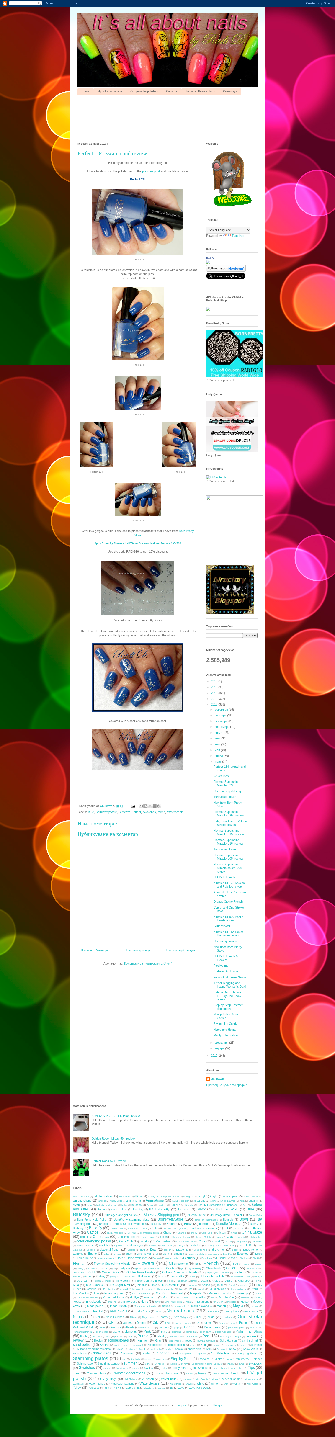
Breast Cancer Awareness (130, 1223)
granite (76, 1276)
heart (161, 1276)
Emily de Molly (196, 1254)
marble (258, 1293)
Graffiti (255, 1272)
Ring (158, 1340)
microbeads (93, 1301)
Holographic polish (212, 1276)
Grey (102, 1276)
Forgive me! (221, 965)
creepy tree (241, 1241)
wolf (226, 1384)
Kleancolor (191, 1285)
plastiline (176, 1332)
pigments (131, 1331)
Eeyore (117, 1254)
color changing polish (93, 1241)
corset (216, 1241)
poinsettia (191, 1332)
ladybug (92, 1289)
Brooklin (172, 1224)
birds (124, 1209)
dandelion (195, 1245)
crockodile (257, 1241)
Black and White (226, 1209)
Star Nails (135, 1359)
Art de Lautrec (227, 1201)
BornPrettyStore (106, 812)
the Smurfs (200, 1367)
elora (166, 1253)
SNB (209, 1348)
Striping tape (85, 1363)
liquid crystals (217, 1289)
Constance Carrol (185, 1241)
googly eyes (211, 1272)
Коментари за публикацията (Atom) (148, 963)
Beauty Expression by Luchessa (218, 1204)
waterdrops (175, 1384)
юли (218, 738)
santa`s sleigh (121, 1345)
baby (89, 1205)
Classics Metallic (203, 1237)
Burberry (78, 1228)
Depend (91, 1250)
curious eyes (135, 1245)
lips (190, 1289)
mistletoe (232, 1302)
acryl (202, 1196)
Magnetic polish (219, 1293)
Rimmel (142, 1340)
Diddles (131, 1250)
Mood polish (95, 1306)
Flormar (79, 1263)
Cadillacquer (117, 1228)
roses (188, 1340)
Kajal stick (244, 1280)
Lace (243, 1285)
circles (164, 1236)
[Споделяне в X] (150, 806)
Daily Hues (166, 1245)
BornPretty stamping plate (131, 1219)
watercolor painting (122, 1383)
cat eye (240, 1228)
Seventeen (231, 1345)
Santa (104, 1345)
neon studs (251, 1311)
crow (79, 1245)
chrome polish (148, 1237)
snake (179, 1348)
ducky (235, 1250)
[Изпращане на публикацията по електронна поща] (133, 806)
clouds (219, 1237)
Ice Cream (82, 1280)
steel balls (161, 1359)
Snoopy (221, 1349)
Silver (119, 1348)
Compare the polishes (144, 91)
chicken (221, 1232)
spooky (202, 1353)
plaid (164, 1331)
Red (205, 1336)
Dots (153, 1249)
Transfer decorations (128, 1373)
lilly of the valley (165, 1289)
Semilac (217, 1345)
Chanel (167, 1232)
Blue (91, 812)
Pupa (130, 1336)
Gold (91, 1272)
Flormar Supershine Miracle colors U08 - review (228, 868)
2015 (214, 693)
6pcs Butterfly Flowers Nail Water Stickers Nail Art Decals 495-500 (138, 543)
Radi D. (210, 258)
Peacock (116, 1327)
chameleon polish (149, 1232)
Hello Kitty (177, 1276)
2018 (214, 681)
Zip (171, 1387)
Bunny (254, 1223)
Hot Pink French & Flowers (226, 958)
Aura (242, 1201)
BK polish (184, 1209)
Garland (104, 1268)
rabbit (160, 1336)
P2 (197, 1322)
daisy (180, 1245)
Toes (76, 1373)
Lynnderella (145, 1293)
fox (196, 1263)
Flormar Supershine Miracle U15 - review (229, 832)
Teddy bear (179, 1368)
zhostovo (149, 1388)
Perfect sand (212, 1327)
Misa (188, 1302)
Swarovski (255, 1363)
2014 (214, 698)
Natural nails (180, 1310)
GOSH (225, 1272)
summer (130, 1363)
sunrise (173, 1363)
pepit (177, 1327)
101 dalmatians (81, 1196)
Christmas (101, 1237)
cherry (194, 1232)
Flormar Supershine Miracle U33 (226, 783)
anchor (102, 1201)
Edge (107, 1254)
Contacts (171, 91)
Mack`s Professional (169, 1293)
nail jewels (118, 1311)
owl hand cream (183, 1323)
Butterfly (124, 812)
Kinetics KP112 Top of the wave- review (228, 933)
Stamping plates (90, 1358)
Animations (155, 1200)
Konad (206, 1285)
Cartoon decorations (203, 1228)
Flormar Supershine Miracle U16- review (228, 841)
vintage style (252, 1379)
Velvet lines (221, 776)
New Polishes (115, 1317)
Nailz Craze (143, 1311)
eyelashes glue (106, 1258)
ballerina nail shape (106, 1205)
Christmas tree (127, 1236)
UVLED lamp (131, 1379)
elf (157, 1254)
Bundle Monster (229, 1224)
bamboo (162, 1205)
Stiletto (218, 1358)
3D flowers (124, 1196)
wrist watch (252, 1384)
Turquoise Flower (225, 849)
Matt (165, 1297)
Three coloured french (223, 1368)
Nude (211, 1317)
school (193, 1345)
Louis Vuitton (81, 1293)
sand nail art (250, 1340)
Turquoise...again (225, 796)
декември (222, 709)
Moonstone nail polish (145, 1306)
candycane (180, 1228)
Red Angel (225, 1336)
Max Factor (182, 1297)
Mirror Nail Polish (173, 1302)
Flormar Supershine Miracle (112, 1263)
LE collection (109, 1289)
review (78, 1340)
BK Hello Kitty (159, 1209)
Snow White (250, 1348)
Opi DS (127, 1322)
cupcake (118, 1245)
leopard (124, 1289)
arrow (213, 1201)
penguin (164, 1327)
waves (189, 1384)
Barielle (175, 1204)
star (124, 1359)
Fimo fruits (206, 1258)
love (96, 1293)
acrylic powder (251, 1196)
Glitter (230, 1268)
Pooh (83, 1336)
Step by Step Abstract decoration (228, 1006)
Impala (97, 1281)
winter (215, 1383)
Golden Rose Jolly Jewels (179, 1272)
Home (85, 91)
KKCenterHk (170, 1285)
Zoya (181, 1387)
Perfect (136, 812)
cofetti (241, 1237)
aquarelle (199, 1200)
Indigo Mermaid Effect (148, 1280)
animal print (133, 1200)
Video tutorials (231, 1379)
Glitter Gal (78, 1272)
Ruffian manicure (206, 1340)
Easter (92, 1253)
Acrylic (214, 1196)
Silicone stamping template (94, 1348)
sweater (107, 1368)
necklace (213, 1311)
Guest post (128, 1276)
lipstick (201, 1289)
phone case (102, 1332)
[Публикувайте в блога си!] (145, 806)
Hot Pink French (224, 877)
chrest (84, 1236)
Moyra (238, 1306)
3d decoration (103, 1196)
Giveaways (230, 91)
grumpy (114, 1276)
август (219, 732)
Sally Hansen (228, 1340)
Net (97, 1317)
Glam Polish (213, 1268)
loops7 (182, 1405)
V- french (148, 1379)
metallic (245, 1297)
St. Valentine (220, 1353)
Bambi (150, 1205)
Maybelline (199, 1297)
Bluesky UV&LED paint (226, 1215)
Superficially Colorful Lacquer (207, 1363)
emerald (179, 1253)
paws (102, 1327)
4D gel (138, 1196)
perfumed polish (236, 1327)
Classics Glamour (181, 1237)
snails (168, 1349)
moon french (118, 1306)
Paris (232, 1323)
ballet (124, 1205)
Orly (155, 1322)
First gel (221, 1258)
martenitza (150, 1297)
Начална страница (137, 950)
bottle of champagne (206, 1219)
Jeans (205, 1280)
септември (222, 727)
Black (201, 1209)
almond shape (82, 1200)
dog (142, 1249)
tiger (241, 1368)
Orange (141, 1322)
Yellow (77, 1387)
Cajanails (133, 1228)
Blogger (217, 1405)
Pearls (130, 1327)
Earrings (78, 1253)
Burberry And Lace (226, 971)
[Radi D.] (208, 263)
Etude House (85, 1258)
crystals (103, 1245)
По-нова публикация (94, 950)
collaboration (255, 1237)
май (218, 750)
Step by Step (181, 1359)
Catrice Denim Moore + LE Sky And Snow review (229, 996)
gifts (137, 1268)
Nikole (133, 1317)
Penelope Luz (147, 1327)
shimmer (256, 1344)
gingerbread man (153, 1268)
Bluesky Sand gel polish (120, 1215)
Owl (167, 1322)
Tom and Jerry (96, 1373)
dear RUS (245, 1245)
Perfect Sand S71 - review (109, 1161)
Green (88, 1276)
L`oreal (231, 1285)
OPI (111, 1322)
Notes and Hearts (225, 1029)
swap (241, 1363)
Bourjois (228, 1219)
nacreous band (81, 1311)
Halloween (144, 1276)
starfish (148, 1359)
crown (90, 1245)
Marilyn (134, 1297)
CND (230, 1236)
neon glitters (231, 1311)
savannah (138, 1345)
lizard (254, 1289)
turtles (189, 1373)
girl (182, 1268)
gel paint (125, 1268)
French (211, 1263)
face (120, 1258)
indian (108, 1281)
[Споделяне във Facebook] (154, 806)
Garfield (92, 1268)
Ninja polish (148, 1317)
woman (237, 1383)
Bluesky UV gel (196, 1214)
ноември (221, 715)
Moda (244, 1301)
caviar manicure (115, 1232)
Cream (228, 1241)
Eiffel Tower (144, 1253)
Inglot (170, 1281)
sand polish (82, 1345)
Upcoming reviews (226, 941)
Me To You (226, 1297)
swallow (230, 1363)
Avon (76, 1205)
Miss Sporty (202, 1301)
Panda (222, 1323)
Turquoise (171, 1373)
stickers (204, 1358)
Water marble (96, 1383)
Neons (78, 1317)
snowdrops (80, 1353)
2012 (214, 1055)
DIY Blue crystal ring (227, 791)
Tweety (202, 1373)
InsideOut (182, 1281)
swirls (161, 812)
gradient (239, 1272)
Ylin (106, 1387)
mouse (166, 1305)
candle (166, 1228)
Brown (188, 1224)
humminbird (237, 1276)
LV (133, 1293)
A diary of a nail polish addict (163, 1196)
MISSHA (218, 1302)
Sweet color (122, 1368)
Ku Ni (220, 1285)
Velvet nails (168, 1379)
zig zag (161, 1388)
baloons (136, 1204)
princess (96, 1336)
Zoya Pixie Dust (199, 1387)
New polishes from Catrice (226, 1016)
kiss (154, 1284)
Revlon (98, 1340)
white (200, 1383)
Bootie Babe (255, 1215)
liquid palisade (238, 1289)
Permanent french (82, 1332)
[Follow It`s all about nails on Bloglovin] (226, 270)
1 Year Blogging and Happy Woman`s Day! (230, 984)
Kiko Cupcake (95, 1284)
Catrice (92, 1232)
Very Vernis (202, 1379)
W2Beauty (78, 1384)
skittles (131, 1349)
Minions (112, 1302)
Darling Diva (213, 1245)
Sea (203, 1345)
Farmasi (156, 1258)
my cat (255, 1306)
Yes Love (94, 1387)
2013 (214, 704)
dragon (167, 1250)
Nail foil (98, 1311)
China (234, 1232)
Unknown (217, 1079)
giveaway (195, 1268)
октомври (221, 721)
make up (242, 1293)
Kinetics (142, 1284)
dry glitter (218, 1249)
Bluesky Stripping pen (161, 1215)
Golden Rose (110, 1272)
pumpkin (118, 1336)
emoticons (213, 1254)
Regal (238, 1336)
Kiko (76, 1285)
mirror (157, 1302)
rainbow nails (176, 1336)
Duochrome (250, 1249)
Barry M (189, 1205)
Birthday (138, 1209)
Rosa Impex (174, 1340)
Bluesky (81, 1214)
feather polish (172, 1258)
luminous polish (114, 1293)
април (219, 755)
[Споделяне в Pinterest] (158, 806)
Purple (143, 1336)
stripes (258, 1358)
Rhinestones (118, 1340)
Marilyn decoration (226, 1035)
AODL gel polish (180, 1201)
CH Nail (132, 1232)
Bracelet (104, 1223)
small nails (155, 1349)
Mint (145, 1301)
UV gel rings (108, 1379)
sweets (135, 1368)
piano (116, 1331)
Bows (244, 1219)
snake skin (194, 1348)
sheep (244, 1345)
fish (233, 1258)
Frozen (246, 1264)
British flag (156, 1224)
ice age (258, 1276)
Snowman (127, 1353)
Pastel (243, 1322)
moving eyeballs (201, 1305)
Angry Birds (116, 1201)
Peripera (254, 1327)
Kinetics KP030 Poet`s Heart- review (229, 918)
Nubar (197, 1317)
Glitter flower (222, 926)
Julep (216, 1280)
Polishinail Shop (248, 1331)
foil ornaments (178, 1263)
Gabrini (258, 1264)
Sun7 (148, 1363)
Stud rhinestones (108, 1363)
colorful (144, 1241)
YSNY (117, 1387)
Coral (202, 1241)
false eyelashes (137, 1258)
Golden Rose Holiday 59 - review (113, 1138)
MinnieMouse (128, 1301)
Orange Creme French (228, 901)
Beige (101, 1209)
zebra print (132, 1387)
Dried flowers (200, 1250)
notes (164, 1317)
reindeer (251, 1336)
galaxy (79, 1268)
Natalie (158, 1311)
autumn (253, 1200)
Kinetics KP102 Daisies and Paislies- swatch (229, 884)
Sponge (163, 1353)
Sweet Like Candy (225, 1023)
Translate (238, 235)
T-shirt (164, 1368)
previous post (151, 171)
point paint (205, 1332)
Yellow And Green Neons (230, 977)
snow (232, 1349)
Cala (154, 1228)
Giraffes (171, 1268)
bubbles (204, 1224)
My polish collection (110, 91)
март (218, 761)
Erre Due (227, 1254)
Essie (258, 1253)
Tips (251, 1368)
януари (220, 1048)
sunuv (184, 1363)
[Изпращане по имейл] (141, 806)
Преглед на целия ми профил (226, 1085)
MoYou (221, 1306)
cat (226, 1228)
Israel (194, 1281)
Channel (182, 1232)
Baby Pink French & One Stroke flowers (230, 823)
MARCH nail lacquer (87, 1297)
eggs (129, 1253)
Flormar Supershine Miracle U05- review (228, 856)
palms (208, 1322)
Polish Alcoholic (223, 1332)
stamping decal (247, 1353)
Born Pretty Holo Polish (92, 1219)
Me (212, 1297)
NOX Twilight (181, 1317)
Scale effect (155, 1344)
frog (235, 1263)
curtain (152, 1245)
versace (187, 1379)
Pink (147, 1331)
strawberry (242, 1358)
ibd (248, 1276)
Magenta (195, 1293)
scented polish (176, 1344)
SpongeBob (185, 1353)
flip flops (244, 1258)
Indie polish (123, 1280)
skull (142, 1348)
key (257, 1281)
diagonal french (110, 1249)
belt (113, 1209)
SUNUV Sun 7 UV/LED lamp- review (116, 1116)
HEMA (192, 1276)
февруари (222, 1042)
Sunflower (160, 1363)
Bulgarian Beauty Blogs (200, 91)
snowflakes (102, 1353)
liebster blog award (142, 1289)
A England (188, 1196)
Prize (107, 1336)
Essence (242, 1253)
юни (218, 744)
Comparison (163, 1241)
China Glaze (252, 1232)
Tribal (157, 1373)
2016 (214, 687)
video (215, 1379)
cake (144, 1228)
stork (229, 1359)
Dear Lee (229, 1245)
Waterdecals (175, 812)
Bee (245, 1205)
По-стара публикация (180, 950)
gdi (114, 1268)
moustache (181, 1306)
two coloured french (225, 1373)
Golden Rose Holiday (140, 1272)
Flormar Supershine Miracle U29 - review (229, 813)
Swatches (149, 812)
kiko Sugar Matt (119, 1285)
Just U (229, 1280)
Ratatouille (192, 1336)
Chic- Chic (206, 1232)
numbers (227, 1317)
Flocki (256, 1258)
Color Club (126, 1241)
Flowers (146, 1263)
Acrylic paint (230, 1196)
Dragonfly (182, 1249)
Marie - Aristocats (113, 1297)
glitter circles (252, 1268)
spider (146, 1353)
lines (181, 1289)
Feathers (189, 1258)
